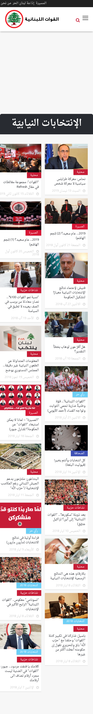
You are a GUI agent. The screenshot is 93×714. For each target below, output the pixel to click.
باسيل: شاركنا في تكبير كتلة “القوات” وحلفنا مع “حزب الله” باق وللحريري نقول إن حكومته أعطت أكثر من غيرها (67, 645)
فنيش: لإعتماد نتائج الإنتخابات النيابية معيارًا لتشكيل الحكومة (69, 293)
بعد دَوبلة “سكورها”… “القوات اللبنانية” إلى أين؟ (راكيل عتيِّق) (66, 520)
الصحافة (79, 453)
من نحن (6, 3)
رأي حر (80, 394)
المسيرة (41, 3)
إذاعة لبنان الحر (23, 3)
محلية (80, 172)
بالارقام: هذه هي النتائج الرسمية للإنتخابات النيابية (67, 576)
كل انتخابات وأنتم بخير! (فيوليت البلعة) (69, 462)
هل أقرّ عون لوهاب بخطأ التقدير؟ (69, 349)
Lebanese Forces (32, 19)
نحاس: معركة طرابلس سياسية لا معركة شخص (69, 181)
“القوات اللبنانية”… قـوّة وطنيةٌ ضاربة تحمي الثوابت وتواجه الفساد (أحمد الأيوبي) (66, 406)
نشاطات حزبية (29, 290)
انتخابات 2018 (29, 585)
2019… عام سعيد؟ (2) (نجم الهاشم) (67, 236)
